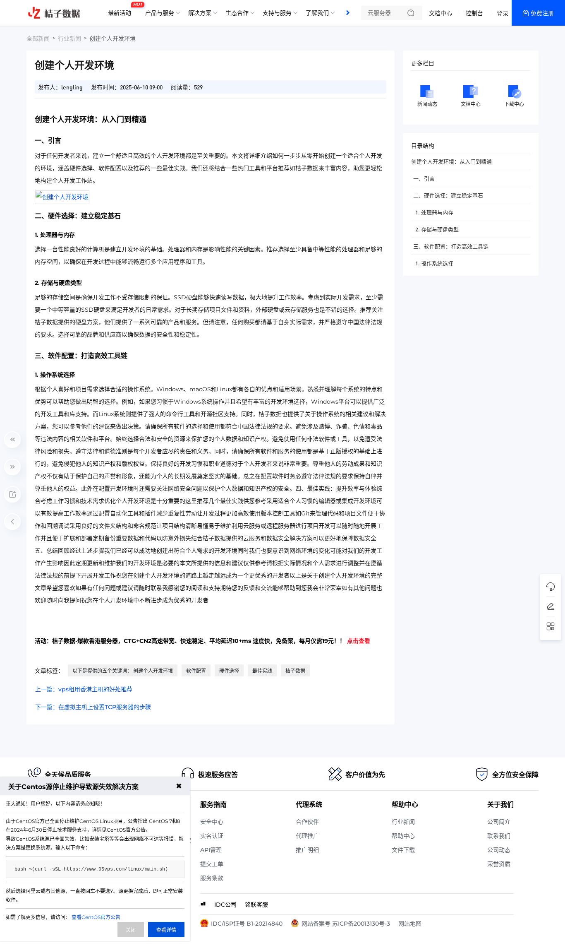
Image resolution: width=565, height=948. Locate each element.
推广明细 (307, 850)
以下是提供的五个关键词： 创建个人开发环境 (122, 671)
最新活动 (121, 9)
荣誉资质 (498, 864)
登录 (502, 13)
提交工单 (211, 864)
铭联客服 (256, 904)
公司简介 (498, 821)
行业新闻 (69, 38)
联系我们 (498, 836)
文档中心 (440, 13)
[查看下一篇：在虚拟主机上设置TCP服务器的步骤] (12, 467)
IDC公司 (225, 904)
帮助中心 (403, 836)
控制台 (474, 13)
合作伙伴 (307, 821)
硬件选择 (229, 671)
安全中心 (211, 821)
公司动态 (498, 850)
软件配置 (196, 671)
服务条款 (211, 878)
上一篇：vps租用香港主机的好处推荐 (83, 689)
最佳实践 (262, 671)
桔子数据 (295, 671)
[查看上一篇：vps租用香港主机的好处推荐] (12, 439)
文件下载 (403, 850)
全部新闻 (38, 38)
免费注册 (542, 13)
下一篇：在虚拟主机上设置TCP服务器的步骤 (93, 707)
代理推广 (307, 836)
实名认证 (211, 836)
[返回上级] (12, 521)
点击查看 (358, 641)
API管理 (211, 850)
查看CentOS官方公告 (96, 917)
